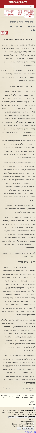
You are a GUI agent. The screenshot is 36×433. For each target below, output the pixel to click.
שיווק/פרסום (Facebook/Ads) (22, 426)
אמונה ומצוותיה (29, 11)
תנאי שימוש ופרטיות (32, 402)
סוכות (20, 13)
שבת (10, 13)
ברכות (20, 11)
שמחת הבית (30, 15)
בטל (19, 428)
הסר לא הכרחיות (21, 417)
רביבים (11, 396)
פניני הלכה (32, 396)
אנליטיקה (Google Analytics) (22, 424)
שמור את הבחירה (28, 428)
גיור (30, 17)
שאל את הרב (4, 396)
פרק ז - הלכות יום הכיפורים (19, 22)
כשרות (20, 15)
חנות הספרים (25, 396)
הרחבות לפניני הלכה (18, 1)
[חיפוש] (2, 6)
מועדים (30, 13)
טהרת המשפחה (9, 15)
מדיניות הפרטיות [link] (30, 432)
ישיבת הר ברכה (18, 396)
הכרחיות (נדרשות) (27, 422)
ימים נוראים (10, 11)
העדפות (11, 417)
